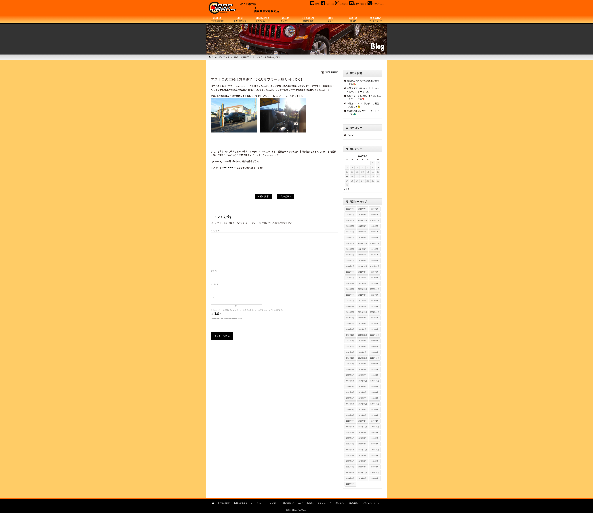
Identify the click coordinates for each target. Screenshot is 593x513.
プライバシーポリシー (372, 503)
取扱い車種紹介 (240, 503)
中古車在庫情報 (224, 503)
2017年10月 (374, 404)
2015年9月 (350, 455)
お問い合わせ (339, 503)
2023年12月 (362, 266)
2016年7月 (375, 432)
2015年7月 (375, 455)
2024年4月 (350, 260)
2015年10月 (374, 450)
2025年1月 (350, 243)
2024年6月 (362, 255)
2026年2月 (375, 215)
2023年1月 (375, 283)
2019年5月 (362, 369)
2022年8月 (362, 295)
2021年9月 (350, 318)
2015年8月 (362, 455)
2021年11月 (362, 312)
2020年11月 (362, 335)
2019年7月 (375, 364)
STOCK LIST (217, 19)
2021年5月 (362, 323)
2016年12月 (350, 427)
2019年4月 (375, 369)
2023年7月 (375, 272)
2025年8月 (375, 226)
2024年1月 (350, 266)
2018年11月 (362, 381)
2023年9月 (350, 272)
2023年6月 (350, 278)
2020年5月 (362, 346)
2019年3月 (350, 375)
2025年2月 (375, 237)
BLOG (330, 19)
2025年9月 (362, 226)
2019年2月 (362, 375)
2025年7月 (350, 232)
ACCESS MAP (375, 19)
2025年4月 (350, 237)
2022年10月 (374, 289)
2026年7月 (362, 209)
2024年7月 (350, 255)
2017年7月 (375, 409)
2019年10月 (374, 358)
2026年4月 (362, 215)
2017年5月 (362, 415)
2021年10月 (374, 312)
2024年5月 (375, 255)
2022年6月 (350, 301)
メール (215, 284)
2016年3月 (350, 444)
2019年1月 (375, 375)
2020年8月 (362, 341)
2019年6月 (350, 369)
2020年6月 (350, 346)
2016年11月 (362, 427)
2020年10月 (374, 335)
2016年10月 (374, 427)
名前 (214, 270)
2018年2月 (362, 398)
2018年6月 (350, 392)
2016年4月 (375, 438)
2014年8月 (362, 478)
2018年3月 (350, 398)
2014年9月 (350, 478)
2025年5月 (375, 232)
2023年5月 (362, 278)
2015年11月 (362, 450)
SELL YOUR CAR (307, 19)
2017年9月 (350, 409)
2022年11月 (362, 289)
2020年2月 (362, 352)
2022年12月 (350, 289)
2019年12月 (350, 358)
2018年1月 (375, 398)
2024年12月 (362, 243)
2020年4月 (375, 346)
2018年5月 (362, 392)
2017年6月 (350, 415)
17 (347, 176)
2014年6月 (350, 484)
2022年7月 (375, 295)
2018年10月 (374, 381)
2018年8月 (362, 386)
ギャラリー (274, 503)
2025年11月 (374, 220)
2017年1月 (375, 421)
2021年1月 (375, 329)
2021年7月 (375, 318)
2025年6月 (362, 232)
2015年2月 (362, 467)
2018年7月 (375, 386)
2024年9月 (362, 249)
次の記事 (285, 196)
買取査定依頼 (288, 503)
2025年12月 (362, 220)
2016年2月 (362, 444)
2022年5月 (362, 301)
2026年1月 (350, 220)
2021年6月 (350, 323)
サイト (213, 297)
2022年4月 (375, 301)
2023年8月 (362, 272)
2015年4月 (375, 461)
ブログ (217, 57)
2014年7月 (375, 478)
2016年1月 (375, 444)
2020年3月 (350, 352)
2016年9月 (350, 432)
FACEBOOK (230, 167)
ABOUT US (353, 19)
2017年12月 (350, 404)
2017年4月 (375, 415)
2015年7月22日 (331, 72)
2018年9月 (350, 386)
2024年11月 (374, 243)
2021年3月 (350, 329)
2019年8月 (362, 364)
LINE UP (240, 19)
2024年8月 (375, 249)
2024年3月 (362, 260)
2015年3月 (350, 467)
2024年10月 (350, 249)
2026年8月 (350, 209)
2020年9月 (350, 341)
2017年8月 (362, 409)
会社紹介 (310, 503)
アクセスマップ (324, 503)
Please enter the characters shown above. (227, 319)
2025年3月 (362, 237)
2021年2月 (362, 329)
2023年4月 (375, 278)
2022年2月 (362, 306)
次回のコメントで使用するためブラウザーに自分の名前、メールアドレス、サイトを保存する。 (247, 310)
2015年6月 (350, 461)
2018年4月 (375, 392)
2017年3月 (350, 421)
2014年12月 (350, 472)
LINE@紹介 (354, 503)
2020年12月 (350, 335)
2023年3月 (350, 283)
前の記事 (264, 196)
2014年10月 (374, 472)
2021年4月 (375, 323)
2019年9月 (350, 364)
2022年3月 (350, 306)
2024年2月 (375, 260)
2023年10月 (374, 266)
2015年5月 (362, 461)
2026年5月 (350, 215)
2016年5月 (362, 438)
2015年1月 (375, 467)
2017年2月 (362, 421)
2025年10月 (350, 226)
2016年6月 (350, 438)
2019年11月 (362, 358)
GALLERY (285, 19)
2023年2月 (362, 283)
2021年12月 (350, 312)
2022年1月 (375, 306)
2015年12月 (350, 450)
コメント (215, 230)
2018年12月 (350, 381)
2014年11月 (362, 472)
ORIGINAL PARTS (263, 19)
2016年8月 (362, 432)
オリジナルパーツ (258, 503)
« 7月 (346, 189)
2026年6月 (375, 209)
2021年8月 (362, 318)
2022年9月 (350, 295)
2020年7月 (375, 341)
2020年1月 (375, 352)
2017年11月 (362, 404)
